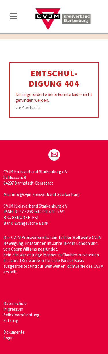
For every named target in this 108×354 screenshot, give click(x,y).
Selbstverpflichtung (21, 315)
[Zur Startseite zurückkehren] (63, 10)
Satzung (10, 321)
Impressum (13, 309)
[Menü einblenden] (13, 17)
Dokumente (14, 332)
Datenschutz (15, 304)
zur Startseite (28, 108)
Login (8, 338)
